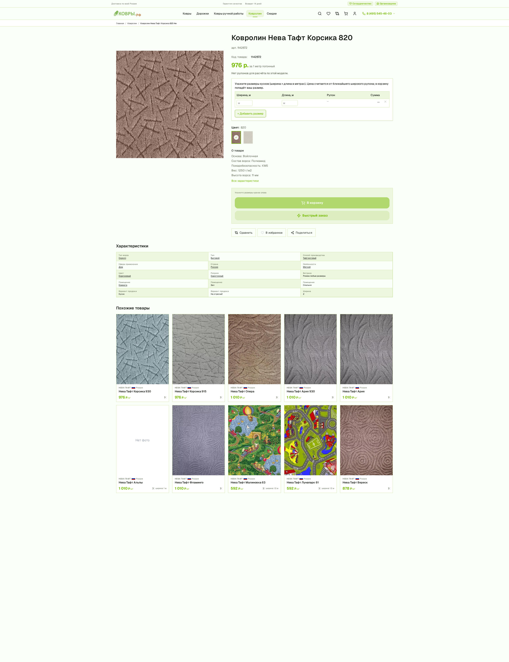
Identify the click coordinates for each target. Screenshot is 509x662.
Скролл (122, 258)
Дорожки (202, 13)
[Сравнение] (337, 13)
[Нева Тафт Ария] (366, 358)
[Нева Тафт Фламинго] (198, 449)
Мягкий (307, 267)
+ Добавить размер (250, 113)
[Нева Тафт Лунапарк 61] (310, 449)
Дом (121, 267)
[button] (169, 104)
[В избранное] (164, 318)
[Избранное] (328, 13)
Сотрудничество (362, 3)
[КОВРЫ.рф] (127, 13)
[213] (248, 137)
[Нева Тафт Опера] (254, 358)
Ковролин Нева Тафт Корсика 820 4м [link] (158, 23)
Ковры (187, 13)
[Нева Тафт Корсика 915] (198, 358)
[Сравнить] (164, 325)
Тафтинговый (309, 258)
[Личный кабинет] (354, 13)
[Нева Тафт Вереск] (366, 449)
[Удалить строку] (385, 101)
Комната (123, 285)
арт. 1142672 (239, 48)
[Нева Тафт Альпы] (142, 449)
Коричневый (125, 276)
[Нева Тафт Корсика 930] (142, 358)
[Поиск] (319, 13)
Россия (214, 267)
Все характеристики (245, 181)
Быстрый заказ (315, 215)
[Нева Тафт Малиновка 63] (254, 449)
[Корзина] (346, 13)
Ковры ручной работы (228, 13)
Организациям (388, 3)
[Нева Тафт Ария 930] (310, 358)
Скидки (272, 13)
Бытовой (215, 258)
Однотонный (217, 276)
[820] (236, 137)
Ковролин (255, 13)
